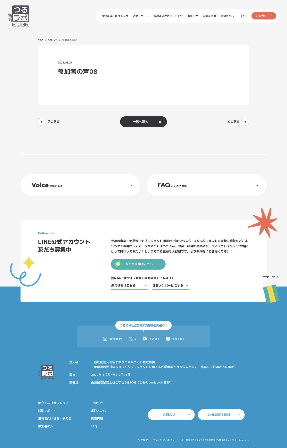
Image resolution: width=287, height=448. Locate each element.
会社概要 (143, 440)
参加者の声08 (70, 40)
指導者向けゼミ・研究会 (55, 418)
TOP (41, 40)
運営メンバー (100, 411)
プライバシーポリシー (165, 440)
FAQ (94, 426)
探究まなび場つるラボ (53, 403)
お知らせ (53, 40)
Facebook (178, 338)
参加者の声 (45, 426)
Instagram (115, 338)
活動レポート (47, 411)
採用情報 (97, 418)
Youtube (153, 338)
